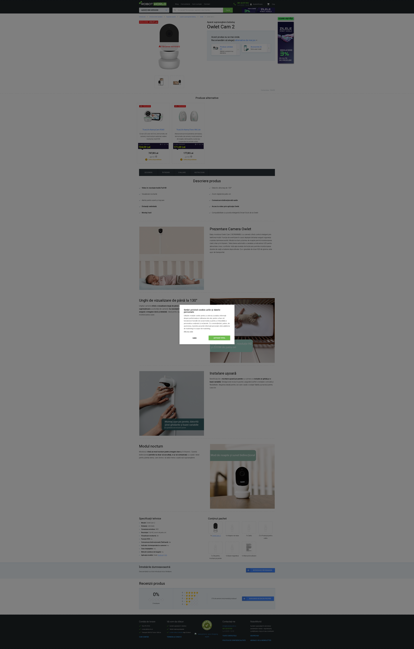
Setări (195, 338)
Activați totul (219, 338)
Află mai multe (188, 331)
